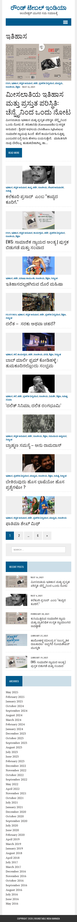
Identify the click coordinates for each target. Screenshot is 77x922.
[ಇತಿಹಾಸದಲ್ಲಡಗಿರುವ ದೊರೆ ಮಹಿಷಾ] (38, 272)
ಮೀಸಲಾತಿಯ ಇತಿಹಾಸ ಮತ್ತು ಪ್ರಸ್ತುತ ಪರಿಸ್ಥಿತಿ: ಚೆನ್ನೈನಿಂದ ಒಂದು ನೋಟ (38, 103)
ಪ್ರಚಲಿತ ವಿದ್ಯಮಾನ (46, 83)
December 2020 (16, 812)
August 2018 (14, 853)
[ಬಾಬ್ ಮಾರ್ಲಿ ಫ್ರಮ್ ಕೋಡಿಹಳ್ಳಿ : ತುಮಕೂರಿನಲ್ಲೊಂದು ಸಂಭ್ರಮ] (38, 348)
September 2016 (16, 885)
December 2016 (16, 871)
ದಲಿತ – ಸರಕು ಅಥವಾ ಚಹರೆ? (30, 323)
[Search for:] (38, 549)
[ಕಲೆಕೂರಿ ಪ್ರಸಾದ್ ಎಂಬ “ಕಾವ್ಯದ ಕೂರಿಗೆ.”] (38, 181)
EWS (8, 83)
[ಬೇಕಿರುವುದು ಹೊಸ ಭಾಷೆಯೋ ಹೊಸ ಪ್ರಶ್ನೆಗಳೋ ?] (38, 470)
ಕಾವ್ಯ (30, 187)
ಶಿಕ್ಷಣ (18, 86)
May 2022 (12, 784)
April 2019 (13, 839)
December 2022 (16, 766)
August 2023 (14, 747)
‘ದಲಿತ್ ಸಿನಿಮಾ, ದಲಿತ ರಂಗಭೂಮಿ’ (33, 405)
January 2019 (14, 848)
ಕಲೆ (15, 354)
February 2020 (15, 835)
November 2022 (16, 770)
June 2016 (12, 899)
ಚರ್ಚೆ (35, 83)
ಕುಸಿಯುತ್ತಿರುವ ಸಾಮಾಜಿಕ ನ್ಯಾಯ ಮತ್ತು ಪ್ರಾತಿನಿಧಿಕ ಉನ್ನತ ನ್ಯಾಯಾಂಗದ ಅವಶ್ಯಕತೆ (51, 622)
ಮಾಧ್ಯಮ (58, 83)
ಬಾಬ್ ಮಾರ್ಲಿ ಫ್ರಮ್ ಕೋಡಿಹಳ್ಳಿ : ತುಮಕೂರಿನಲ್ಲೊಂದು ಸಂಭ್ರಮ (32, 362)
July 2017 (12, 862)
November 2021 (16, 793)
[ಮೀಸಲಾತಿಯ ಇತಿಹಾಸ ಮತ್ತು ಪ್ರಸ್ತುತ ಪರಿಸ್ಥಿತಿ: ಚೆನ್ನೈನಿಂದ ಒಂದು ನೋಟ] (38, 78)
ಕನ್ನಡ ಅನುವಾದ (25, 83)
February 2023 (15, 761)
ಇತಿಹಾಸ (14, 83)
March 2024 (13, 720)
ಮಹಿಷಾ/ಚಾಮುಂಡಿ (27, 278)
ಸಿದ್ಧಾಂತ (54, 278)
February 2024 (15, 724)
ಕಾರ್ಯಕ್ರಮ (38, 232)
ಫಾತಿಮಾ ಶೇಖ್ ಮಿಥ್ (23, 523)
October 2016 (15, 880)
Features (11, 314)
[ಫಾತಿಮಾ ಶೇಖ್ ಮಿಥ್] (38, 512)
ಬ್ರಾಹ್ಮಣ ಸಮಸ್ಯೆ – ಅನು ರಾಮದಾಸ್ (33, 445)
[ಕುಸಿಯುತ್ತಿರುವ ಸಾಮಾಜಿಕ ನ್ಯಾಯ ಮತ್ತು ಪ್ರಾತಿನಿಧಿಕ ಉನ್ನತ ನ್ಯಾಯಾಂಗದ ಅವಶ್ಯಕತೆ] (16, 622)
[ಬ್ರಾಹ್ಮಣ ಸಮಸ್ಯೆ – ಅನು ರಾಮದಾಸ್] (38, 430)
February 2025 (15, 697)
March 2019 (13, 844)
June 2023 (12, 756)
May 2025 (12, 692)
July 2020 (12, 825)
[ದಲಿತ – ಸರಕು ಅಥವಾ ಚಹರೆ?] (38, 309)
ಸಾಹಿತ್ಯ (8, 190)
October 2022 (15, 775)
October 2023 (15, 738)
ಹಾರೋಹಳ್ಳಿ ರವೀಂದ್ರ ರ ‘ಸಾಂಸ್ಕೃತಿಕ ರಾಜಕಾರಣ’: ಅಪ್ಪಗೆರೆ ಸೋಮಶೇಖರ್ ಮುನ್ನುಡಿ (50, 644)
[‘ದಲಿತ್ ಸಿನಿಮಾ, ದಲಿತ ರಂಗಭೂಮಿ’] (38, 390)
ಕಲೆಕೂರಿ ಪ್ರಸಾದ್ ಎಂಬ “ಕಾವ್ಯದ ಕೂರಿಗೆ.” (32, 199)
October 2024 (15, 706)
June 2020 (12, 830)
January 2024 (14, 729)
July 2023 (12, 752)
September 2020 (16, 821)
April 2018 (13, 858)
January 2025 (14, 701)
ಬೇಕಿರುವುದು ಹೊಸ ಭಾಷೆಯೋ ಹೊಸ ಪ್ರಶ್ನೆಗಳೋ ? (35, 484)
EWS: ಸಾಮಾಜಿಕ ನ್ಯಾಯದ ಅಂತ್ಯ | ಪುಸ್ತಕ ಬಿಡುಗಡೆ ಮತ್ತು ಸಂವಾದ (37, 244)
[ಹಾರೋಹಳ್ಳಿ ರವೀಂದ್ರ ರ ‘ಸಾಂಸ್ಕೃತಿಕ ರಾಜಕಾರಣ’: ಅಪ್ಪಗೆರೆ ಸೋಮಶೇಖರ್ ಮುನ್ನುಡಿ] (16, 644)
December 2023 (16, 733)
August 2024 (14, 715)
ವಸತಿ (46, 354)
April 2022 (13, 789)
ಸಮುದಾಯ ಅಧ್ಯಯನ (57, 436)
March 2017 (13, 867)
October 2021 (15, 798)
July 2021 (12, 802)
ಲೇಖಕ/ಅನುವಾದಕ (56, 187)
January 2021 (14, 807)
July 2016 (12, 894)
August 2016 (14, 890)
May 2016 (12, 903)
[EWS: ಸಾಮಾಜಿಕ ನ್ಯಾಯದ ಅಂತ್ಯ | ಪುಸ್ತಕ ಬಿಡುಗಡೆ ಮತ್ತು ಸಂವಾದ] (38, 227)
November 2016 (16, 876)
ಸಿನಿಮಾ (9, 399)
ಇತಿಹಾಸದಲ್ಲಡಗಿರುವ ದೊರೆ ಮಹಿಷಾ (34, 283)
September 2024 (16, 711)
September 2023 (16, 743)
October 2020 (15, 816)
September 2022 (16, 779)
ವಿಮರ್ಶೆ (52, 396)
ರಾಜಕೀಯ (10, 86)
